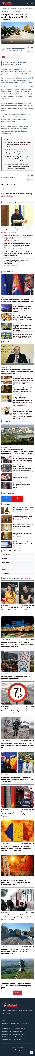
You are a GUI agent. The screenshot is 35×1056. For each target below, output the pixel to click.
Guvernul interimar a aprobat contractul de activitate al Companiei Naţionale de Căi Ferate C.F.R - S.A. (17, 917)
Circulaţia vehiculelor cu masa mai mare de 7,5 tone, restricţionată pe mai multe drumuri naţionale (17, 711)
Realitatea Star (25, 1023)
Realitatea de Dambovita (19, 1034)
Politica (3, 232)
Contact (4, 1010)
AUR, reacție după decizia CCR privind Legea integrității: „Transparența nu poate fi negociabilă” (18, 237)
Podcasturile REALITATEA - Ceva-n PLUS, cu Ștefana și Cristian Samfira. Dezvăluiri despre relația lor (16, 610)
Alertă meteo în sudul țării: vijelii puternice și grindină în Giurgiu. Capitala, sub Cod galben (17, 152)
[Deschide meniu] (32, 3)
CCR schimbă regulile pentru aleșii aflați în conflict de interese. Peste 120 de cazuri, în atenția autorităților (18, 253)
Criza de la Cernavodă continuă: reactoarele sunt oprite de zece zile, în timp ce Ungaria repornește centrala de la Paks (17, 451)
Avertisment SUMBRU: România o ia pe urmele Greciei (23, 477)
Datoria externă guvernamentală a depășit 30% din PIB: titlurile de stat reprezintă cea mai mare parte (23, 469)
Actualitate (13, 8)
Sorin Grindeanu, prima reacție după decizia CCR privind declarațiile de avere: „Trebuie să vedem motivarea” (17, 230)
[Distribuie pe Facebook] (32, 47)
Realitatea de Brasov (20, 1028)
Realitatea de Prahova (19, 49)
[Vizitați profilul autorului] (3, 49)
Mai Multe (17, 992)
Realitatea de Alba (6, 1039)
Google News (8, 196)
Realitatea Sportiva (15, 1023)
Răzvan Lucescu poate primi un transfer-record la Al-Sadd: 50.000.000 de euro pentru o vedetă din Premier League (17, 245)
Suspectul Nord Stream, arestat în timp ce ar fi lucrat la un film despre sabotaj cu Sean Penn (17, 745)
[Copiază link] (28, 47)
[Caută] (27, 3)
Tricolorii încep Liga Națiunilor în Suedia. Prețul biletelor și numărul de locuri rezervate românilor (19, 159)
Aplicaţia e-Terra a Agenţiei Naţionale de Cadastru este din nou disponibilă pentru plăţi (16, 986)
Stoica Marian (29, 639)
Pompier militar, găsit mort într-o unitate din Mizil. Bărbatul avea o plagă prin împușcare (16, 814)
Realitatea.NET (5, 1023)
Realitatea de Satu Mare (7, 1028)
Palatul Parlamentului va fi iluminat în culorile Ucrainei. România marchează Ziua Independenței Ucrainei (17, 644)
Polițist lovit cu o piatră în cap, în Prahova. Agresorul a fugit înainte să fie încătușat (23, 336)
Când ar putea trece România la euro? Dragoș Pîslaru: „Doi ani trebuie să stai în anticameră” (17, 261)
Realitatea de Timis (17, 1031)
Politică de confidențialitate (25, 1010)
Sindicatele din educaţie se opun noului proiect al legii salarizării (15, 678)
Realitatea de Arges (6, 1037)
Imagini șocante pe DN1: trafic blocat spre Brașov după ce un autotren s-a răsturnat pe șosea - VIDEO (16, 951)
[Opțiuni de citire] (31, 1052)
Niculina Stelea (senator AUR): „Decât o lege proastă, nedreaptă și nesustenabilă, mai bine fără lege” (23, 390)
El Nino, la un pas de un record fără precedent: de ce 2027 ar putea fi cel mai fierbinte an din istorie (15, 883)
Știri (8, 8)
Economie (7, 265)
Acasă (4, 8)
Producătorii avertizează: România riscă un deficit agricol (21, 485)
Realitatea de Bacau (7, 1026)
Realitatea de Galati (6, 1034)
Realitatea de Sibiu (6, 1031)
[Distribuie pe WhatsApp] (28, 51)
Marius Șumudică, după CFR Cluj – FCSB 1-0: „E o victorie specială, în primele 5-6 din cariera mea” (18, 166)
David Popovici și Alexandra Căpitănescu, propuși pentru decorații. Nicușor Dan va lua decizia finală (17, 780)
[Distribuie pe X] (32, 51)
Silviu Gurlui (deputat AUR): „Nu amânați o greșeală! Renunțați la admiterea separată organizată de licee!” (17, 372)
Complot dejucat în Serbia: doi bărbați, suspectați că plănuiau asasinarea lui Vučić (19, 145)
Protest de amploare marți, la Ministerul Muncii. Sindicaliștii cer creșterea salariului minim (23, 460)
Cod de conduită (6, 1013)
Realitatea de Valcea (18, 1037)
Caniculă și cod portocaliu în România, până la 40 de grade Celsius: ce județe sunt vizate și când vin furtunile (16, 848)
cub (3, 188)
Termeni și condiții (12, 1010)
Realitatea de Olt (17, 1039)
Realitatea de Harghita (19, 1026)
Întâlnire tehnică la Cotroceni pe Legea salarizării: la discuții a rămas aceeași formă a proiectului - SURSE (23, 381)
